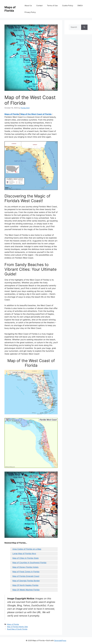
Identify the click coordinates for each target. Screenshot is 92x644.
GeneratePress (60, 640)
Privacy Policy (30, 12)
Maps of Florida (10, 9)
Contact (39, 5)
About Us (28, 5)
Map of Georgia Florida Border (26, 581)
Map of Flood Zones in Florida (25, 572)
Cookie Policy (67, 5)
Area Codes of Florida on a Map (26, 549)
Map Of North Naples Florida (25, 585)
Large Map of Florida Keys (24, 553)
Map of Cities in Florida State (25, 558)
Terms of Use (52, 5)
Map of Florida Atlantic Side (17, 627)
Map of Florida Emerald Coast (25, 576)
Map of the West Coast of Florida (36, 114)
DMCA (80, 5)
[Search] (84, 27)
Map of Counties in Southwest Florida (29, 562)
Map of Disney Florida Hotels (25, 567)
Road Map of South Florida (17, 629)
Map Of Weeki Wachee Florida (25, 590)
